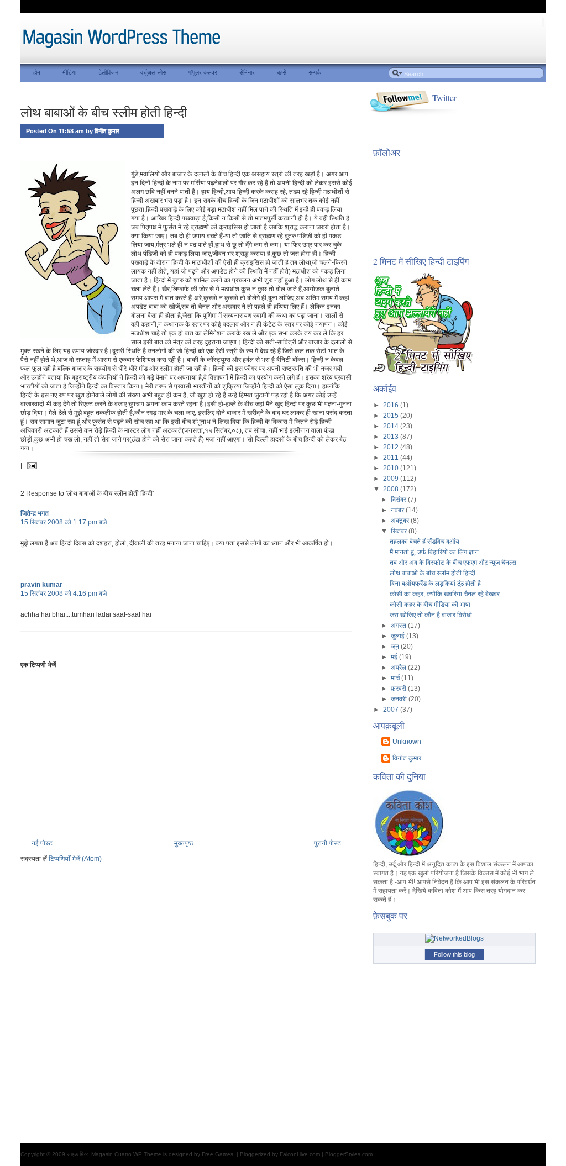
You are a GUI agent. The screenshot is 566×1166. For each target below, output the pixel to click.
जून (396, 646)
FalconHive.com (300, 1154)
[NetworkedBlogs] (454, 938)
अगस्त (399, 625)
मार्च (396, 678)
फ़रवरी (399, 688)
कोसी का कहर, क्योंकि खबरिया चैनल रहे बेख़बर (445, 594)
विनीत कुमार (406, 758)
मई (395, 657)
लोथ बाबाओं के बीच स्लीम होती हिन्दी (103, 112)
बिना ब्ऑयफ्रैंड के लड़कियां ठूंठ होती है (435, 583)
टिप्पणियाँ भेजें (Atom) (75, 859)
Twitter (444, 97)
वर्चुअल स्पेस (153, 72)
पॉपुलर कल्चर (202, 72)
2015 (391, 415)
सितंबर (399, 531)
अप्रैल (399, 667)
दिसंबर (399, 499)
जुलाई (398, 636)
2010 (391, 468)
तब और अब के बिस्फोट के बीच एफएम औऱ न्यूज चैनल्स (453, 562)
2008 (391, 489)
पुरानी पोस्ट (327, 843)
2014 (391, 426)
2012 (391, 447)
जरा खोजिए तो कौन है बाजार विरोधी (431, 615)
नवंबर (398, 510)
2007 (391, 709)
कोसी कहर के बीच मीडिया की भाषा (430, 604)
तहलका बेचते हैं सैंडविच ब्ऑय (424, 541)
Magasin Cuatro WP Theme (126, 1154)
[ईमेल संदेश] (30, 465)
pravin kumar (41, 585)
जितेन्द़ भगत (34, 513)
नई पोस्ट (42, 843)
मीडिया (69, 72)
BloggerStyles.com (349, 1154)
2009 (391, 478)
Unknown (406, 741)
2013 (391, 436)
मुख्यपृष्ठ (183, 843)
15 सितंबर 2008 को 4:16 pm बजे (63, 593)
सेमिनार (247, 72)
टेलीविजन (108, 72)
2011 (391, 457)
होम (36, 72)
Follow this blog (454, 954)
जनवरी (399, 699)
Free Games (217, 1154)
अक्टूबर (401, 520)
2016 (391, 405)
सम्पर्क (314, 72)
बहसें (281, 72)
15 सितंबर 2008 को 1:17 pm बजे (63, 522)
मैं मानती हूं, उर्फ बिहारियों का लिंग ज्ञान (434, 552)
